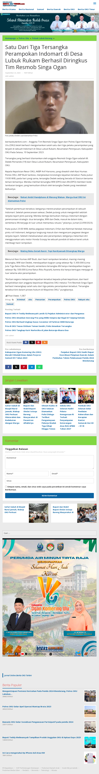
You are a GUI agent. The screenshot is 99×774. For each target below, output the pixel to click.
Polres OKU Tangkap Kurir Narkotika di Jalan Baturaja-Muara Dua (36, 330)
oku (30, 299)
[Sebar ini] (8, 367)
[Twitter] (32, 342)
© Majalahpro (7, 768)
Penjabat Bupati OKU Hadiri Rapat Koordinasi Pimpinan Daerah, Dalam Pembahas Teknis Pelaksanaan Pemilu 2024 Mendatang (73, 355)
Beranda (35, 770)
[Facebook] (26, 342)
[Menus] (95, 3)
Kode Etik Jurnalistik (69, 768)
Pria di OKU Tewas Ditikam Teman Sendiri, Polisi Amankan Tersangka (38, 326)
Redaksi (26, 770)
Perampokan (54, 299)
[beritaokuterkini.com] (13, 4)
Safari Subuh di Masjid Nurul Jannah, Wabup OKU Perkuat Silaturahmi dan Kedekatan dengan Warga (12, 414)
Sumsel (9, 304)
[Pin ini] (24, 367)
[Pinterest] (38, 342)
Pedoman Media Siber (11, 770)
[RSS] (45, 342)
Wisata (54, 770)
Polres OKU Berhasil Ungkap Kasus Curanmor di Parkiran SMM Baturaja (39, 322)
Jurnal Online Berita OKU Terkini (18, 675)
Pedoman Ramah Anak (51, 768)
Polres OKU (69, 299)
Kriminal (21, 299)
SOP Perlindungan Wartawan (27, 768)
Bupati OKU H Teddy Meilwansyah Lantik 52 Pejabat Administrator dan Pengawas (44, 313)
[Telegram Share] (31, 367)
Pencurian (40, 299)
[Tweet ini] (16, 367)
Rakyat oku (83, 299)
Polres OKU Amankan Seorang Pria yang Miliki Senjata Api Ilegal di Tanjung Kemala (45, 317)
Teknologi (45, 770)
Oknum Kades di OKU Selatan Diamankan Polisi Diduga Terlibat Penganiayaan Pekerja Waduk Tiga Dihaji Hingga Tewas (49, 417)
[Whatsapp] (39, 367)
